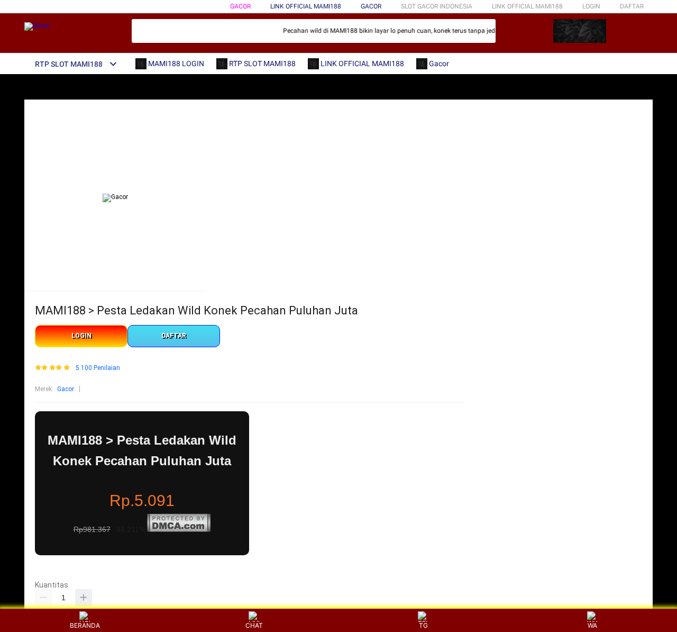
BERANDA (85, 625)
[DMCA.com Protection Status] (179, 530)
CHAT (254, 625)
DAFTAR (632, 6)
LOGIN (591, 6)
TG (423, 625)
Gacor (240, 6)
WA (592, 625)
